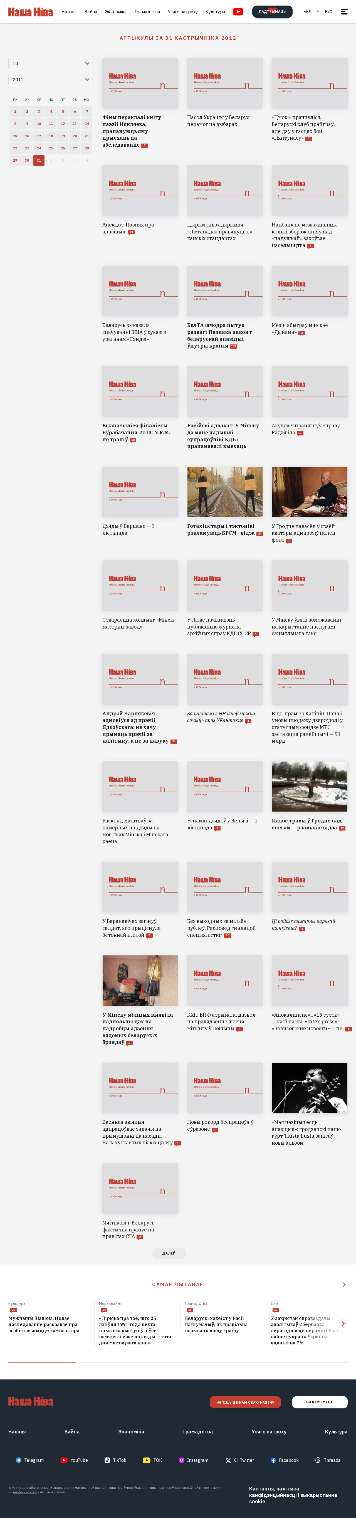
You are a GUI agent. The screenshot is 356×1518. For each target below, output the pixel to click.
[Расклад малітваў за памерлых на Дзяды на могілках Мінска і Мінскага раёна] (140, 803)
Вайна (90, 11)
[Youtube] (238, 12)
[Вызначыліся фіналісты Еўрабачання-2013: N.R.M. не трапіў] (140, 408)
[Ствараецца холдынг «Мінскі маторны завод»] (140, 598)
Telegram (34, 1460)
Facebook (289, 1460)
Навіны (68, 11)
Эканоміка (116, 11)
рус (328, 11)
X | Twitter (243, 1460)
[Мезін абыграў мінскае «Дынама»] (310, 307)
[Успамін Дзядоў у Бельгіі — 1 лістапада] (225, 803)
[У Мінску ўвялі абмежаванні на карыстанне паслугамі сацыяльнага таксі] (310, 598)
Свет (275, 1303)
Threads (332, 1460)
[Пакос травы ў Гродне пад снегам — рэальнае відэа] (310, 803)
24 (104, 1310)
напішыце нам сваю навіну (245, 1402)
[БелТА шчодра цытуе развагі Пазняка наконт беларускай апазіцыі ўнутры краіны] (225, 307)
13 (276, 1310)
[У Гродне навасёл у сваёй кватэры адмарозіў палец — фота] (310, 505)
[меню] (344, 12)
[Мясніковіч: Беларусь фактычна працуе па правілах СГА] (140, 1201)
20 (13, 1310)
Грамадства (147, 11)
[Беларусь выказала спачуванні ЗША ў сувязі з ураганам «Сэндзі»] (140, 307)
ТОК (157, 1460)
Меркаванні (110, 1303)
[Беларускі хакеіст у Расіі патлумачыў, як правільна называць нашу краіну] (223, 1324)
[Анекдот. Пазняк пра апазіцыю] (140, 207)
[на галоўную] (30, 11)
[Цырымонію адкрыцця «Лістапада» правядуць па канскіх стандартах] (225, 207)
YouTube (79, 1460)
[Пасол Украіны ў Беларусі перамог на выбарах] (225, 103)
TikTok (119, 1460)
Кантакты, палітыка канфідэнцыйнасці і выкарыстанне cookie (293, 1495)
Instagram (197, 1460)
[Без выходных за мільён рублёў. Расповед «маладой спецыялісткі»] (225, 900)
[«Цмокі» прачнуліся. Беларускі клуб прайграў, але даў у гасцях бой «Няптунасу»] (310, 103)
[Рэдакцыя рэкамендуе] (344, 1284)
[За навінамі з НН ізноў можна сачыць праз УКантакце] (225, 699)
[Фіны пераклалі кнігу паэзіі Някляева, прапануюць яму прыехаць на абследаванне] (140, 103)
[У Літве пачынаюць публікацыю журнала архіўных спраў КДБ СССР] (225, 598)
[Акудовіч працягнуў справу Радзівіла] (310, 408)
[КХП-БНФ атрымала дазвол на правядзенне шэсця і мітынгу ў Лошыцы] (225, 1000)
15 (190, 1310)
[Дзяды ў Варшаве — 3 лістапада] (140, 505)
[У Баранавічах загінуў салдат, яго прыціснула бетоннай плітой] (140, 900)
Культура (215, 11)
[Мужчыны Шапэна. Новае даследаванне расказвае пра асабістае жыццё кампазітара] (49, 1324)
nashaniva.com (25, 1492)
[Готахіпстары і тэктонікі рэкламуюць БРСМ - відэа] (225, 505)
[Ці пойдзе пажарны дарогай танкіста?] (310, 900)
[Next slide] (343, 1323)
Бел (307, 11)
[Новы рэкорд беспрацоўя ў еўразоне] (225, 1104)
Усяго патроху (183, 11)
